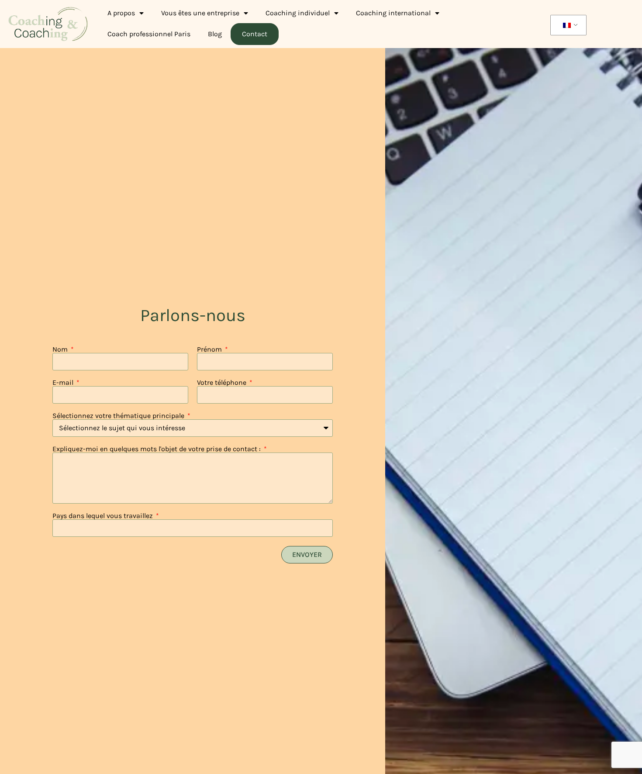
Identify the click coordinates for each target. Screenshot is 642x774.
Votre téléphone (222, 382)
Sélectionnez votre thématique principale (119, 415)
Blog (215, 34)
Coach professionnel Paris (148, 34)
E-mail (63, 382)
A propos (121, 13)
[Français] (566, 25)
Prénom (210, 349)
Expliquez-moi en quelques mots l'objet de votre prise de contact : (157, 449)
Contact (254, 34)
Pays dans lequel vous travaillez (103, 515)
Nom (60, 349)
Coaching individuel (298, 13)
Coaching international (393, 13)
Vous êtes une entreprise (200, 13)
